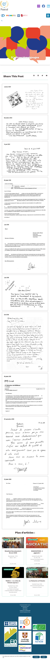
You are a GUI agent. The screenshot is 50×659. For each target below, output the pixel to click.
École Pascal (2, 10)
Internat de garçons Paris (25, 612)
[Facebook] (43, 6)
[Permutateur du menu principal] (48, 15)
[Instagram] (38, 6)
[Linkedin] (48, 6)
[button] (1, 21)
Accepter (36, 657)
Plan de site (25, 609)
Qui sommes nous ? (25, 606)
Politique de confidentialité (25, 610)
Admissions (25, 607)
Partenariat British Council (25, 604)
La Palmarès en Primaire (37, 581)
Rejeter (43, 657)
